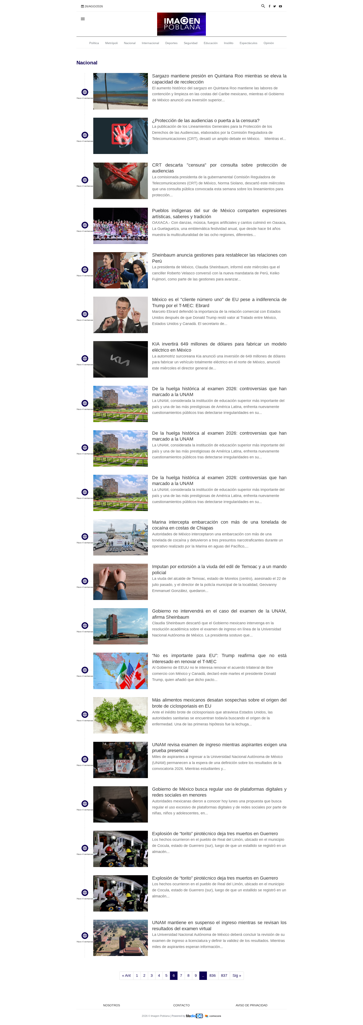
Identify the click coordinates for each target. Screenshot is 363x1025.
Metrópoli (111, 43)
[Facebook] (269, 6)
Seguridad (190, 43)
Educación (211, 43)
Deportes (171, 43)
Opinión (269, 43)
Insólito (228, 43)
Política (94, 43)
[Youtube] (280, 6)
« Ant (126, 975)
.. (203, 975)
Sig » (237, 975)
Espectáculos (248, 43)
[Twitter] (275, 6)
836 (212, 975)
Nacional (129, 43)
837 (224, 975)
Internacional (150, 43)
